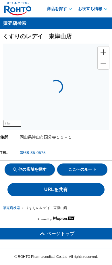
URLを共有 (56, 189)
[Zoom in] (103, 52)
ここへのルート (82, 169)
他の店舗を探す (32, 169)
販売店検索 (11, 208)
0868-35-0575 (33, 152)
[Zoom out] (103, 63)
